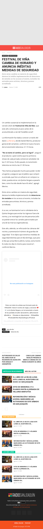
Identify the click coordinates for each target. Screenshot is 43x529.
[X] (24, 513)
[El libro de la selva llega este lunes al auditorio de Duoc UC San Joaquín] (7, 379)
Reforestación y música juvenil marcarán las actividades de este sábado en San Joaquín (26, 400)
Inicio (3, 52)
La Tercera (11, 141)
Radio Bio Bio (10, 329)
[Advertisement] (21, 22)
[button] (3, 48)
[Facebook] (13, 513)
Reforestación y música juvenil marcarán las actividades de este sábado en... (27, 443)
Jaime (6, 87)
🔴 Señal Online (17, 523)
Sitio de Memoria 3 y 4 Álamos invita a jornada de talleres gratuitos (26, 389)
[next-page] (6, 409)
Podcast (28, 523)
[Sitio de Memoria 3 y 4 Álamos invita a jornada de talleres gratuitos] (7, 389)
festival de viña (15, 332)
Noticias (9, 52)
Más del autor (30, 371)
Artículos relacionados (12, 371)
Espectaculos (13, 55)
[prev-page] (3, 409)
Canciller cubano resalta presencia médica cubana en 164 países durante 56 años (31, 359)
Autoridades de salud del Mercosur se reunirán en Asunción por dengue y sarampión (11, 360)
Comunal (5, 382)
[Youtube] (30, 513)
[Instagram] (19, 513)
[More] (37, 92)
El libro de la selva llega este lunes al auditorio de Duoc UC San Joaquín (25, 379)
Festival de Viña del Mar (31, 321)
